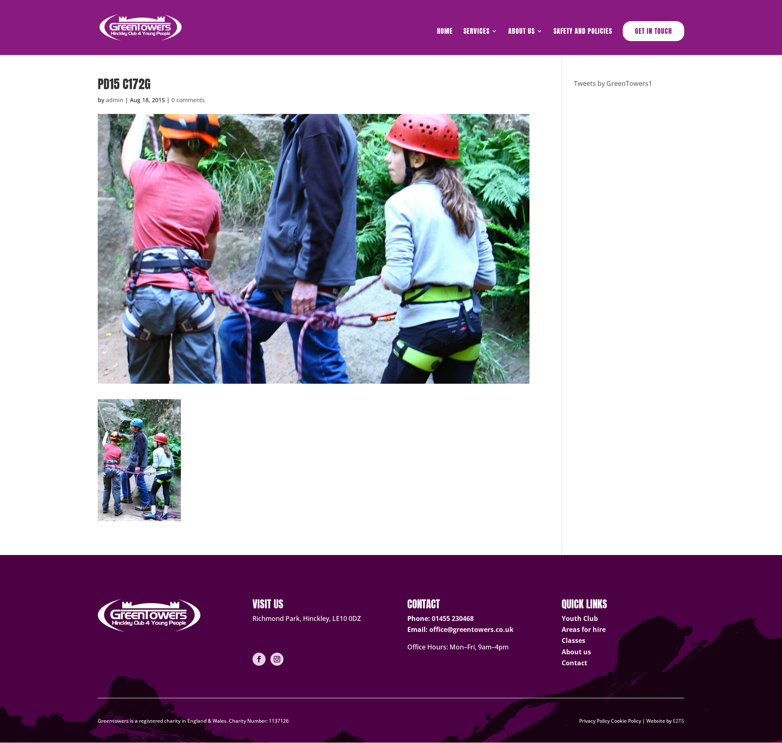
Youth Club (580, 618)
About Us (521, 32)
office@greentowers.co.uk (471, 629)
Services (476, 32)
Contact (574, 662)
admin (114, 100)
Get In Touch (653, 31)
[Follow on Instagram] (276, 659)
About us (576, 651)
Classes (573, 640)
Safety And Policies (583, 32)
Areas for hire (584, 629)
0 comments (188, 100)
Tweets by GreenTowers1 (613, 83)
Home (445, 32)
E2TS (678, 720)
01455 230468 (453, 618)
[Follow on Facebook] (259, 659)
